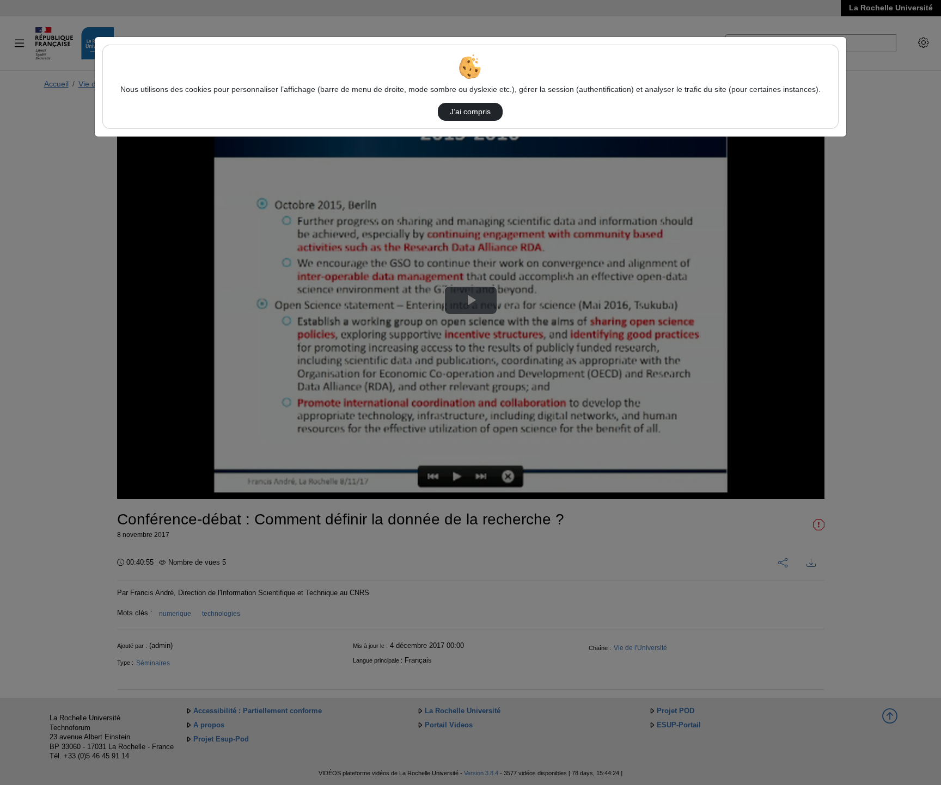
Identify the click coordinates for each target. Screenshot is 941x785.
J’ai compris (470, 111)
